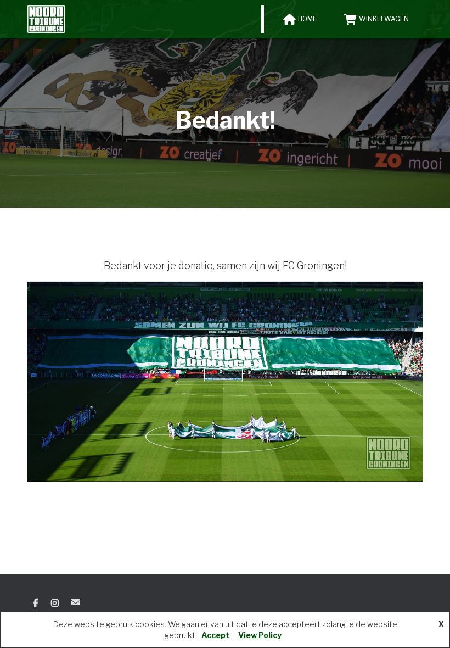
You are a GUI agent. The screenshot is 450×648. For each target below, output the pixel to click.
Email (76, 602)
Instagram (55, 603)
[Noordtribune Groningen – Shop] (46, 19)
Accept (215, 635)
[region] (225, 382)
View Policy (260, 635)
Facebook (35, 603)
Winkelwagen (384, 19)
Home (307, 19)
